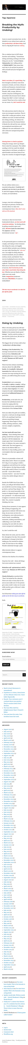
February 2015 (8, 943)
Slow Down (20, 313)
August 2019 (7, 880)
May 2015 (7, 938)
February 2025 (8, 768)
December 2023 (8, 799)
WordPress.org (8, 1034)
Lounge (7, 311)
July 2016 (6, 921)
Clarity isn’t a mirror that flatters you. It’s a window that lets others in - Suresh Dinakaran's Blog (14, 1004)
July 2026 (7, 731)
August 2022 (8, 834)
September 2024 (9, 779)
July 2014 (6, 952)
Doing (20, 635)
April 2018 (7, 899)
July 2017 (6, 910)
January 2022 (8, 845)
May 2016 (7, 923)
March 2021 (7, 856)
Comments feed (8, 1032)
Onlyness (19, 311)
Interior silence (6, 639)
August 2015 (7, 932)
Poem (3, 640)
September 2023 (9, 805)
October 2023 (8, 803)
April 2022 (7, 840)
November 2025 (9, 749)
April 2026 (7, 738)
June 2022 (7, 836)
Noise (21, 639)
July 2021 (6, 847)
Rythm (14, 640)
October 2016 (8, 919)
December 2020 (8, 860)
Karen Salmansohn (19, 310)
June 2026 (7, 734)
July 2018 (6, 893)
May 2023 (7, 814)
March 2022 (7, 843)
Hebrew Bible (12, 637)
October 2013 (8, 962)
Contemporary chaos (7, 635)
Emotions (9, 308)
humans (18, 637)
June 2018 (7, 895)
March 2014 (7, 956)
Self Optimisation (9, 642)
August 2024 (8, 781)
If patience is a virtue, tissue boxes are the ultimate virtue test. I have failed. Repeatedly (14, 695)
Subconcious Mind (7, 314)
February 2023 (8, 821)
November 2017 (8, 908)
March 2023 (7, 819)
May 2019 (7, 884)
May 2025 (7, 762)
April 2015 (7, 941)
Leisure (17, 639)
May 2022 (7, 838)
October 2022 (8, 829)
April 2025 (7, 764)
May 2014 (7, 954)
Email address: (6, 656)
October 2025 (8, 751)
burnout (18, 306)
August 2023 (7, 808)
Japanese (10, 310)
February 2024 (8, 795)
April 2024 (7, 790)
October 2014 (8, 949)
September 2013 (9, 965)
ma (10, 311)
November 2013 (8, 960)
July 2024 (6, 784)
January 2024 (8, 797)
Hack (3, 310)
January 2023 (8, 823)
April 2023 (7, 816)
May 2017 (6, 912)
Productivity (11, 313)
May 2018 (7, 897)
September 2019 (9, 877)
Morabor (14, 311)
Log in (6, 1027)
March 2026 (7, 740)
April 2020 (7, 869)
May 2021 (7, 851)
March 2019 (7, 888)
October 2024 (8, 777)
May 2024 (7, 788)
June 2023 (7, 812)
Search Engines (20, 640)
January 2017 (8, 917)
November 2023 (9, 801)
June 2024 (7, 786)
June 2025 (7, 760)
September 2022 (9, 832)
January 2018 (8, 904)
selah (3, 642)
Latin (3, 311)
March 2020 (7, 871)
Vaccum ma (5, 644)
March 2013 (7, 969)
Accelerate (16, 632)
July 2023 (6, 810)
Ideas (6, 310)
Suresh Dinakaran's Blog (8, 1040)
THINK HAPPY (15, 314)
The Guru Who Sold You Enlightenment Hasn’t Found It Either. (13, 710)
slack (15, 313)
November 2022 (9, 827)
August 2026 (8, 729)
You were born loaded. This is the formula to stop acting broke (14, 984)
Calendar (8, 634)
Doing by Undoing (12, 323)
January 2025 (8, 771)
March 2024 (7, 792)
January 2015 (8, 945)
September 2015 (9, 930)
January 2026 (8, 744)
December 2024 (8, 773)
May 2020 (7, 866)
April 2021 (7, 853)
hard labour (5, 637)
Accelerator (12, 306)
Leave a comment (20, 644)
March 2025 (7, 766)
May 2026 (7, 736)
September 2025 (9, 753)
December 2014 (8, 947)
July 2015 (6, 934)
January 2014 (8, 958)
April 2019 (7, 886)
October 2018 (8, 890)
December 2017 (8, 906)
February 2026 (8, 742)
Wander (4, 316)
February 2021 (8, 858)
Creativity (23, 306)
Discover (4, 308)
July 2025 (6, 757)
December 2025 (8, 747)
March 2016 (7, 925)
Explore (14, 308)
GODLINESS (20, 308)
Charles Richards (15, 634)
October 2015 (8, 928)
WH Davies (11, 644)
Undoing (22, 314)
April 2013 (7, 967)
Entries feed (7, 1030)
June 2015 (7, 936)
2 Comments (11, 316)
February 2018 (8, 901)
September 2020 (9, 862)
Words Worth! (8, 999)
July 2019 (6, 882)
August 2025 (8, 755)
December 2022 (8, 825)
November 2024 (9, 775)
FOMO (23, 635)
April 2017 (7, 914)
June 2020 (7, 864)
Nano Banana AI (9, 988)
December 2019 (8, 873)
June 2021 (7, 849)
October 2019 (8, 875)
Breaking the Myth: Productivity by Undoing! (13, 27)
